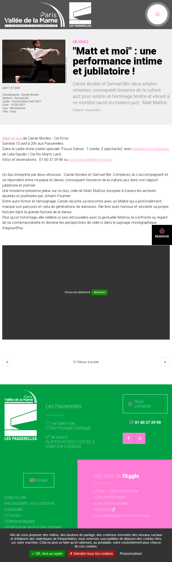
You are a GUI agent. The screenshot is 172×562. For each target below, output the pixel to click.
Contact (14, 515)
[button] (34, 61)
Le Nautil (103, 509)
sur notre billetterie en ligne (90, 159)
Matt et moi (12, 138)
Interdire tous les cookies (93, 554)
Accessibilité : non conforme (30, 503)
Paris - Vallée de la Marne (117, 491)
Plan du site (16, 497)
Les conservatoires (112, 503)
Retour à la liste (88, 362)
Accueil (41, 480)
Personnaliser (131, 554)
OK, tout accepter (48, 554)
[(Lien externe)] (34, 14)
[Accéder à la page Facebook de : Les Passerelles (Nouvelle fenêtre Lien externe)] (128, 438)
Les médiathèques (111, 497)
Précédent (6, 361)
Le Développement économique (122, 515)
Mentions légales (21, 521)
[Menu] (157, 14)
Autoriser (99, 292)
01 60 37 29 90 (145, 422)
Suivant (165, 361)
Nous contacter (142, 403)
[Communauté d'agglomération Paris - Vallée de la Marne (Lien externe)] (20, 396)
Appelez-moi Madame (151, 148)
